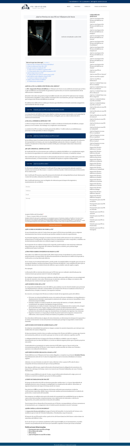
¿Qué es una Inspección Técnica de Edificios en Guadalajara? (97, 43)
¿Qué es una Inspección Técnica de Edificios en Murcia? (97, 60)
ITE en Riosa (32, 433)
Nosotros (77, 6)
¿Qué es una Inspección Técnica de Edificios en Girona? (97, 37)
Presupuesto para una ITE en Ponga (39, 429)
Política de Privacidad (70, 221)
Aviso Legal (61, 221)
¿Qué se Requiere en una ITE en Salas (39, 434)
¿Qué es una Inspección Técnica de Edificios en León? (97, 54)
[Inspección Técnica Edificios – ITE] (33, 6)
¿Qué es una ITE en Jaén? (97, 76)
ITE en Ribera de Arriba (35, 431)
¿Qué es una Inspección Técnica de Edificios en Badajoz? (97, 31)
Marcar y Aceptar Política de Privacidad (37, 216)
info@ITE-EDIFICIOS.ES (99, 1)
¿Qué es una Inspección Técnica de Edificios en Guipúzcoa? (97, 48)
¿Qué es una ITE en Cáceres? (98, 74)
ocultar (46, 62)
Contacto (87, 6)
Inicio (68, 6)
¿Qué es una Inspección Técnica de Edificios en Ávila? (97, 26)
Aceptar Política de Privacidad (34, 214)
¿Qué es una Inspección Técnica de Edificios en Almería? (97, 20)
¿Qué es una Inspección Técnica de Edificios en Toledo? (97, 66)
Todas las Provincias (100, 6)
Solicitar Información (55, 225)
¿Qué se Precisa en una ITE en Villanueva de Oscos (55, 17)
